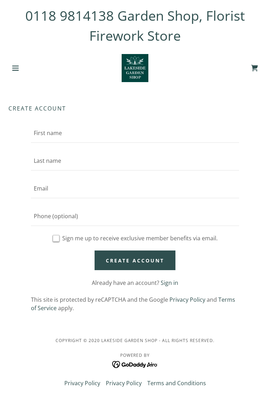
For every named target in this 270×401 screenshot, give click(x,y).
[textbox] (135, 133)
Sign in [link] (169, 283)
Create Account (135, 260)
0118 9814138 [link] (69, 15)
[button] (27, 68)
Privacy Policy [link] (187, 299)
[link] (135, 68)
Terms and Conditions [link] (176, 383)
